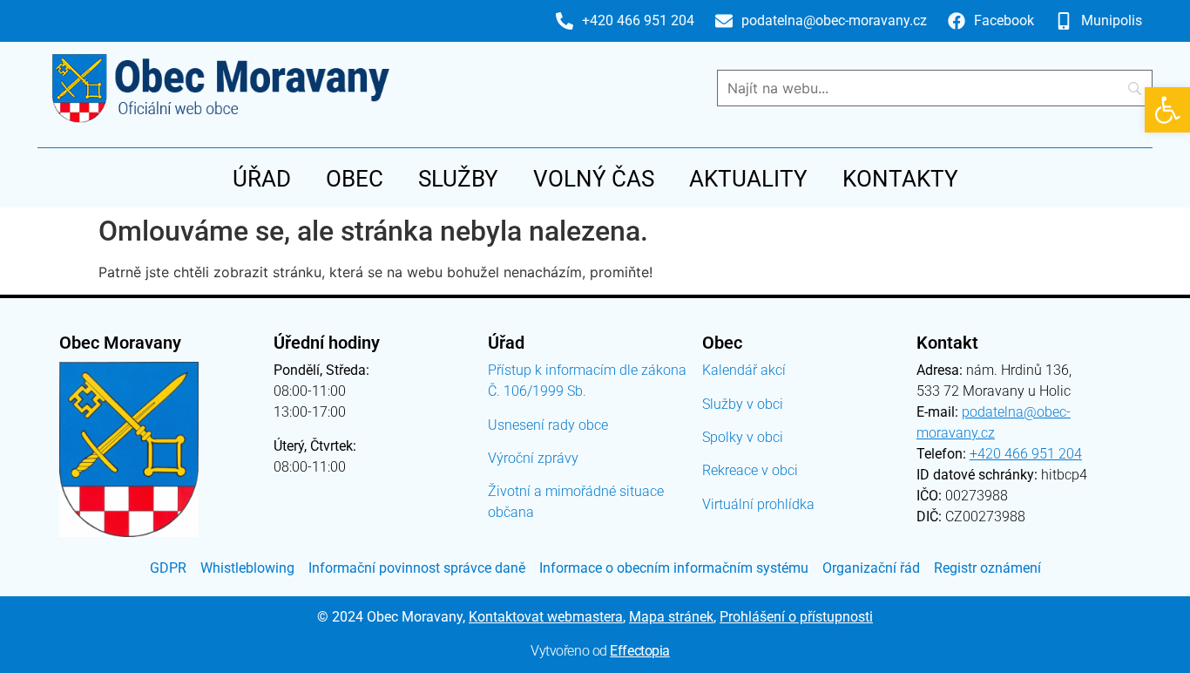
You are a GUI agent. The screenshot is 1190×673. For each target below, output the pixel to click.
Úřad (262, 179)
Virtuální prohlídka (758, 504)
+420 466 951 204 (1026, 453)
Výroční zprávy (533, 458)
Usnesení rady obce (548, 425)
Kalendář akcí (744, 370)
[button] (1167, 110)
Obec (354, 179)
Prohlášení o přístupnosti (796, 616)
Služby (458, 179)
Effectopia (640, 650)
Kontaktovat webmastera (546, 616)
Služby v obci (742, 404)
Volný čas (593, 179)
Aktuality (748, 179)
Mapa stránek (671, 616)
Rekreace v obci (750, 470)
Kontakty (900, 179)
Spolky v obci (742, 437)
